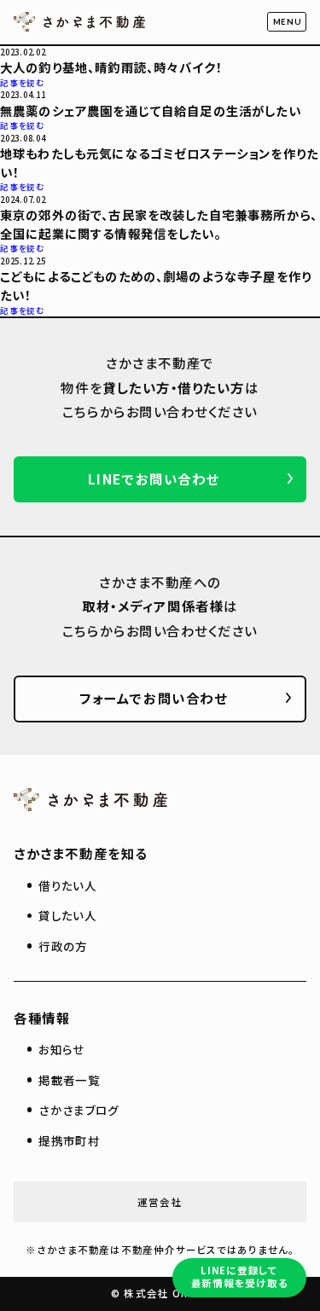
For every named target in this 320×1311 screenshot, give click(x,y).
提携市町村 (69, 1140)
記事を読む (22, 83)
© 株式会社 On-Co (160, 1293)
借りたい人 (67, 885)
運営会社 (160, 1202)
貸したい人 (67, 915)
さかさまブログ (78, 1109)
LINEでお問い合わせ (153, 478)
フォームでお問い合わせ (153, 697)
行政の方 (62, 945)
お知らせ (61, 1049)
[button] (286, 22)
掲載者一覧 (69, 1079)
